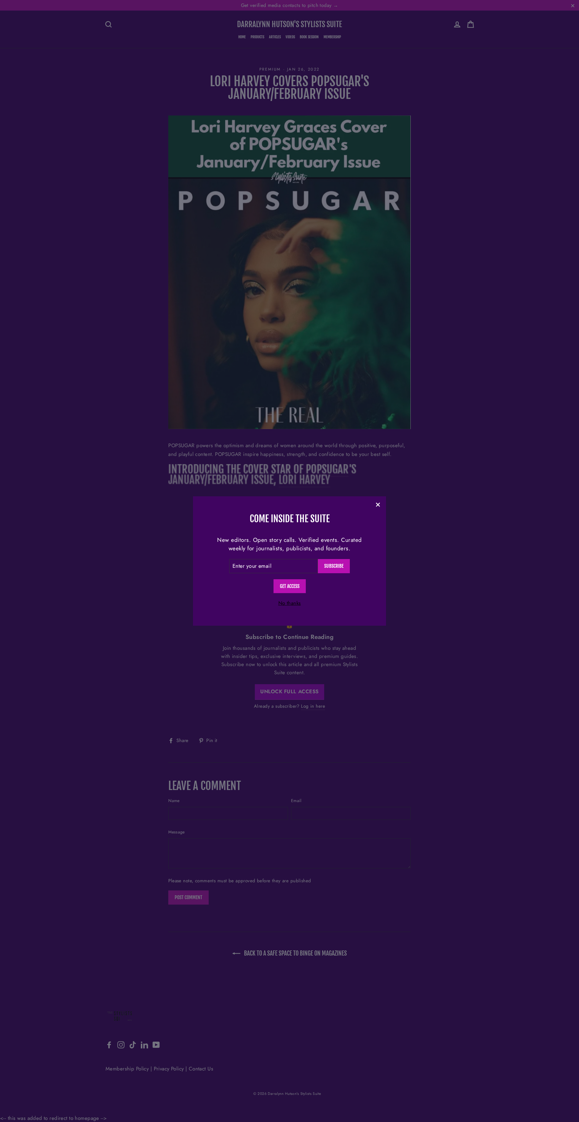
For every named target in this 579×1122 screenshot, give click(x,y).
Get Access (289, 586)
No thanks (289, 603)
